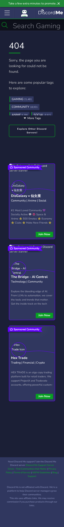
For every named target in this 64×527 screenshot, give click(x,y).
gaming (22, 99)
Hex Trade (19, 358)
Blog (54, 472)
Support (32, 476)
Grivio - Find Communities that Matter (27, 468)
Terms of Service (22, 472)
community (25, 107)
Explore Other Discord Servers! (32, 130)
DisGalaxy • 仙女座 (26, 196)
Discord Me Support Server (40, 465)
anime (20, 115)
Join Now (44, 234)
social (42, 115)
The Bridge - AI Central (29, 277)
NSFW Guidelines (41, 472)
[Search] (4, 25)
